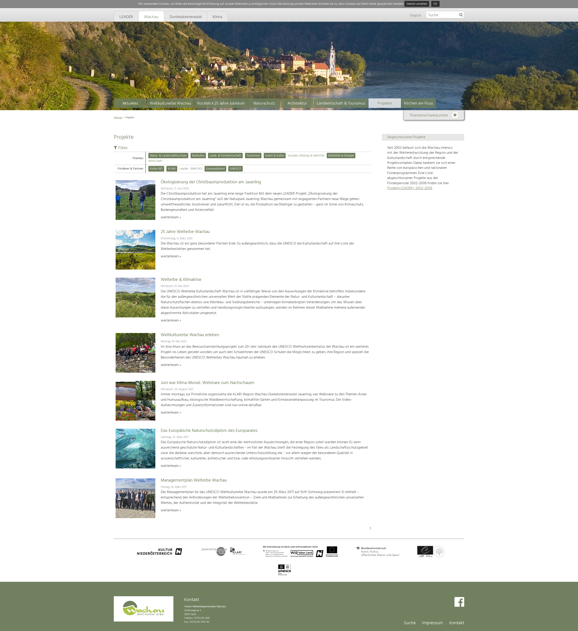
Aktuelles (130, 103)
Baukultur (198, 155)
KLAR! (172, 168)
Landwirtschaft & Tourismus (341, 103)
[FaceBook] (459, 602)
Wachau (118, 118)
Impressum (432, 623)
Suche (410, 623)
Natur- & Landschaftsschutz (168, 155)
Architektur (297, 103)
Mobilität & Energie (341, 155)
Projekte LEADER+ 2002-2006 (409, 188)
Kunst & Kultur (274, 155)
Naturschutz (264, 103)
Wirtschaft (155, 161)
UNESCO (235, 168)
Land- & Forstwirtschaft (225, 155)
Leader (183, 168)
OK (435, 4)
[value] (461, 15)
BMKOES (196, 168)
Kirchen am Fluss (418, 103)
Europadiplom (215, 168)
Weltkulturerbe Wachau (170, 103)
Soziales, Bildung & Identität (306, 155)
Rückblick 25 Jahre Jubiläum (221, 103)
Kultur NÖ (156, 168)
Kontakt (456, 623)
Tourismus (253, 155)
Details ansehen (417, 4)
